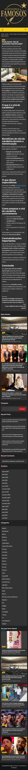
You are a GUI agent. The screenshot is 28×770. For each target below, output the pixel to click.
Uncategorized (6, 620)
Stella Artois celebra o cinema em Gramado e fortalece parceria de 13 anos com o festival (14, 394)
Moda (3, 591)
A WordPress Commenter (9, 461)
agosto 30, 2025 (17, 46)
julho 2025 (5, 509)
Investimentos (6, 582)
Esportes (4, 564)
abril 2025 (4, 518)
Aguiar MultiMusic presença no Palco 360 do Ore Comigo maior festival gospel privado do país (13, 338)
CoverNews (22, 765)
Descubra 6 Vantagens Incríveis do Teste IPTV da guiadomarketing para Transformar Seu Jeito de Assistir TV (13, 299)
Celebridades (5, 543)
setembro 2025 (6, 503)
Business (4, 537)
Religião (4, 605)
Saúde (3, 608)
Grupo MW (5, 576)
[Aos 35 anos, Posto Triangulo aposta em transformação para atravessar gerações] (14, 692)
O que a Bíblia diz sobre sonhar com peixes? (15, 306)
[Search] (25, 29)
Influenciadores (6, 579)
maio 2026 (4, 480)
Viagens (4, 623)
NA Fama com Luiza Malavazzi (10, 597)
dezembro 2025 (6, 494)
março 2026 (5, 486)
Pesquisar (4, 403)
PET (3, 602)
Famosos (4, 570)
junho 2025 (5, 512)
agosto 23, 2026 (17, 759)
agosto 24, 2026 (17, 706)
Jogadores (4, 585)
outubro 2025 (5, 500)
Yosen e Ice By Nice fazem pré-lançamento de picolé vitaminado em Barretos (14, 420)
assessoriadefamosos (7, 46)
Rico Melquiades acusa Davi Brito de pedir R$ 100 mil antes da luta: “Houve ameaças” (13, 450)
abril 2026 (4, 483)
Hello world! (21, 461)
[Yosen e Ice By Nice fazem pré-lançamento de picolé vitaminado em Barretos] (14, 639)
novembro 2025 (6, 497)
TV (3, 617)
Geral (4, 39)
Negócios (4, 600)
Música (4, 594)
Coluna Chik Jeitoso (7, 546)
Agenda (4, 528)
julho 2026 (5, 474)
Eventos (4, 567)
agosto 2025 (5, 506)
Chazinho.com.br (20, 185)
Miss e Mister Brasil (7, 588)
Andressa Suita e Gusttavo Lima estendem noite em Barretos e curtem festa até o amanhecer (13, 442)
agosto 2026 (5, 471)
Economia (4, 552)
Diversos (4, 549)
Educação (4, 555)
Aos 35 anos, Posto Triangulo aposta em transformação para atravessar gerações (12, 435)
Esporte (4, 561)
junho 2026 (5, 477)
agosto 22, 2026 (17, 370)
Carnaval (4, 540)
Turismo (4, 614)
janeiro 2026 (5, 492)
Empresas (4, 558)
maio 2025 (4, 515)
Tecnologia (5, 611)
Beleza (4, 534)
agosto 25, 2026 (17, 341)
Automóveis (5, 531)
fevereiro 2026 (6, 489)
